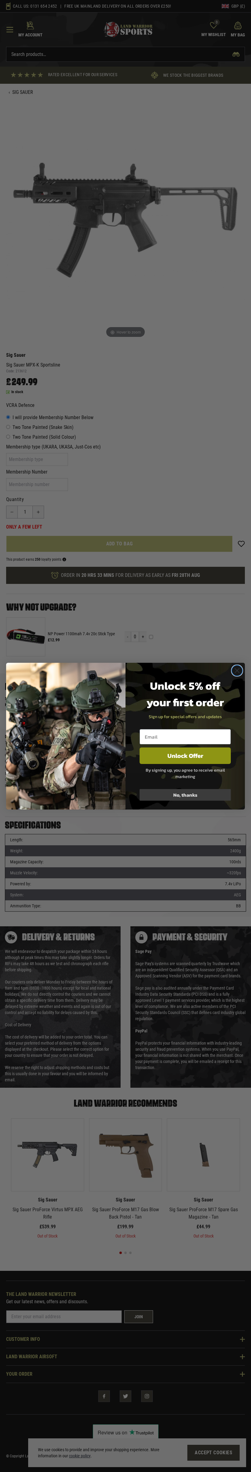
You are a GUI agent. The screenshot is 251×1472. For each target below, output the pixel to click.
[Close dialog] (237, 670)
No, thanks (185, 795)
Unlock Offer (185, 755)
